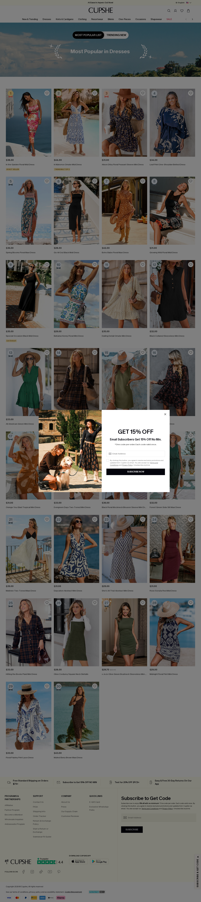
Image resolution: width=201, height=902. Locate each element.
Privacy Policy (127, 465)
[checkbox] (107, 460)
